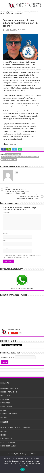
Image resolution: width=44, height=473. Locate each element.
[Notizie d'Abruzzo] (22, 5)
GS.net (18, 454)
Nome (5, 233)
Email (5, 241)
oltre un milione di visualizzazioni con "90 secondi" (20, 157)
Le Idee (3, 435)
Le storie (3, 431)
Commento (7, 212)
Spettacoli (10, 12)
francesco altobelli (13, 154)
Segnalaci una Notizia (9, 388)
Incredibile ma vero (8, 446)
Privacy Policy (5, 396)
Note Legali (5, 399)
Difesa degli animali (8, 442)
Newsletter (5, 403)
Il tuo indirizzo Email (8, 357)
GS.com (33, 454)
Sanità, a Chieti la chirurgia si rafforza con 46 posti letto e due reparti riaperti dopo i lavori (17, 190)
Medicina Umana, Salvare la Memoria (15, 428)
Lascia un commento (11, 30)
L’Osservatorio (6, 439)
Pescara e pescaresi (9, 159)
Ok (23, 469)
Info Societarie (6, 406)
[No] (41, 464)
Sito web (6, 248)
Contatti (3, 417)
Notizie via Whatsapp (8, 414)
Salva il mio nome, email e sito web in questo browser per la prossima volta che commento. (22, 256)
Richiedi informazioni (8, 392)
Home (4, 12)
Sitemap (3, 410)
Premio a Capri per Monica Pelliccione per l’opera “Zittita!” (28, 196)
